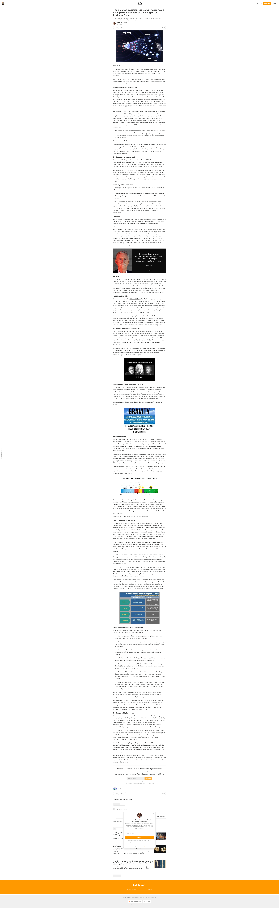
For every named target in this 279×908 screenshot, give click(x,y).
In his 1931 (132, 125)
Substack (132, 905)
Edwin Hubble (135, 299)
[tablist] (119, 804)
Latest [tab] (118, 829)
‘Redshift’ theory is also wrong (124, 288)
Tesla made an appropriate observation (146, 188)
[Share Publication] (261, 3)
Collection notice (152, 897)
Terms (145, 897)
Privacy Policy (150, 842)
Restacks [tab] (123, 804)
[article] (139, 851)
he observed (137, 306)
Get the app (147, 901)
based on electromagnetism (148, 574)
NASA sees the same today (129, 308)
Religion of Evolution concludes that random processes (132, 90)
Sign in (274, 3)
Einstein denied (118, 576)
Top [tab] (115, 829)
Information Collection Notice (139, 842)
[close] (153, 813)
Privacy (141, 897)
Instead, (131, 306)
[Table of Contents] (2, 454)
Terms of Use (146, 840)
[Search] (257, 3)
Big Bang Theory (121, 112)
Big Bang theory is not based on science (147, 151)
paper (142, 125)
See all (116, 876)
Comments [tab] (116, 804)
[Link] (111, 87)
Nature (138, 125)
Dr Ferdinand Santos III (122, 22)
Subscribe (267, 3)
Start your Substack (136, 901)
